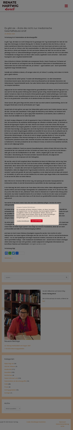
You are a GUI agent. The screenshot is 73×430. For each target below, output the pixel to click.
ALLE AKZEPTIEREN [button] (36, 221)
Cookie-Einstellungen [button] (23, 221)
